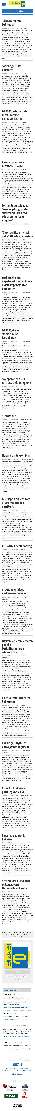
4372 (6, 934)
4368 (21, 932)
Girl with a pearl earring (17, 546)
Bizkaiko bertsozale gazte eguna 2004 (14, 790)
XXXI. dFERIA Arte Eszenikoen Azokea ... (17, 1020)
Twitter (18, 979)
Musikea (23, 240)
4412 (18, 934)
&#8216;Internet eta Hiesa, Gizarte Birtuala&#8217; (14, 115)
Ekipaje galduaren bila (16, 455)
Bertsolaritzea (26, 420)
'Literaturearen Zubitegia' (11, 22)
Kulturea (24, 28)
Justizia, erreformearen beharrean (16, 699)
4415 (29, 934)
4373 (10, 934)
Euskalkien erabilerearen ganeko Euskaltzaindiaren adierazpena (17, 646)
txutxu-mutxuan (27, 459)
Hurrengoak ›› (18, 936)
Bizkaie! (18, 11)
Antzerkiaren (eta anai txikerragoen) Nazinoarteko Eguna (16, 884)
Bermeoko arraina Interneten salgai (13, 164)
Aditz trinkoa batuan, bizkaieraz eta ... (17, 1007)
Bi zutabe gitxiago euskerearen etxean (14, 591)
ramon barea (8, 1026)
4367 (17, 932)
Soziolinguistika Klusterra (11, 68)
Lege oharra (20, 1060)
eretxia (23, 705)
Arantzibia (7, 995)
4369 (24, 932)
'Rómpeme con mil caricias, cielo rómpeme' (17, 381)
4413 (22, 934)
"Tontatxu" (9, 416)
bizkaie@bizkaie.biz (17, 1074)
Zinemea (24, 510)
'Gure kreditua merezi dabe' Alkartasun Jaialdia (17, 234)
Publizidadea (28, 1060)
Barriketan (25, 224)
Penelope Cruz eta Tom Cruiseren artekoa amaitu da (16, 502)
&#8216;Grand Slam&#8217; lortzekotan (11, 334)
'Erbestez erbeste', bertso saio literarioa (18, 1049)
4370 (28, 932)
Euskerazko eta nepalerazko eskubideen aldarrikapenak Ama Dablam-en (17, 283)
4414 (25, 934)
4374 (13, 934)
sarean (23, 122)
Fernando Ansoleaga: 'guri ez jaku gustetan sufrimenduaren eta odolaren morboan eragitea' (15, 212)
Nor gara (12, 1060)
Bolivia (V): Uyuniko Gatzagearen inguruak (16, 745)
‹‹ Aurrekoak (6, 932)
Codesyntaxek (15, 1108)
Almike (6, 1042)
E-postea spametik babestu (13, 837)
